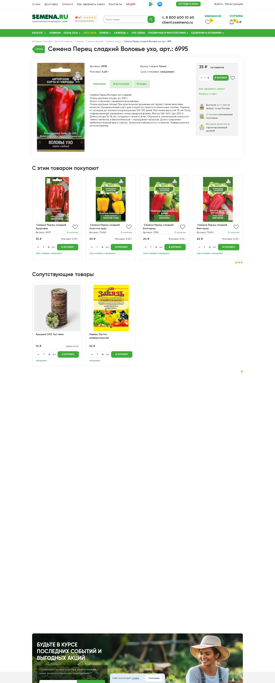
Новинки (55, 33)
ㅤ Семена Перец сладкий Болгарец (158, 227)
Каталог (37, 33)
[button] (236, 262)
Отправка (212, 114)
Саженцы (120, 33)
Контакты (115, 4)
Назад (39, 49)
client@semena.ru (177, 22)
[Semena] (50, 19)
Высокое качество (217, 124)
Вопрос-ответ (208, 94)
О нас (36, 4)
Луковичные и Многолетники (167, 33)
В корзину (221, 78)
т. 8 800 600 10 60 (178, 17)
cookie (135, 678)
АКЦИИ (130, 4)
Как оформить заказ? (212, 89)
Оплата (67, 4)
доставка (222, 105)
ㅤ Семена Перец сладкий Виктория (212, 227)
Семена (104, 33)
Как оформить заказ (91, 4)
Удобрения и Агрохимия (206, 33)
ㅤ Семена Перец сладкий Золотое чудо (104, 227)
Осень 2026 (70, 33)
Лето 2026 (89, 33)
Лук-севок (138, 33)
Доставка (51, 4)
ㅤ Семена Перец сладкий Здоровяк (51, 227)
